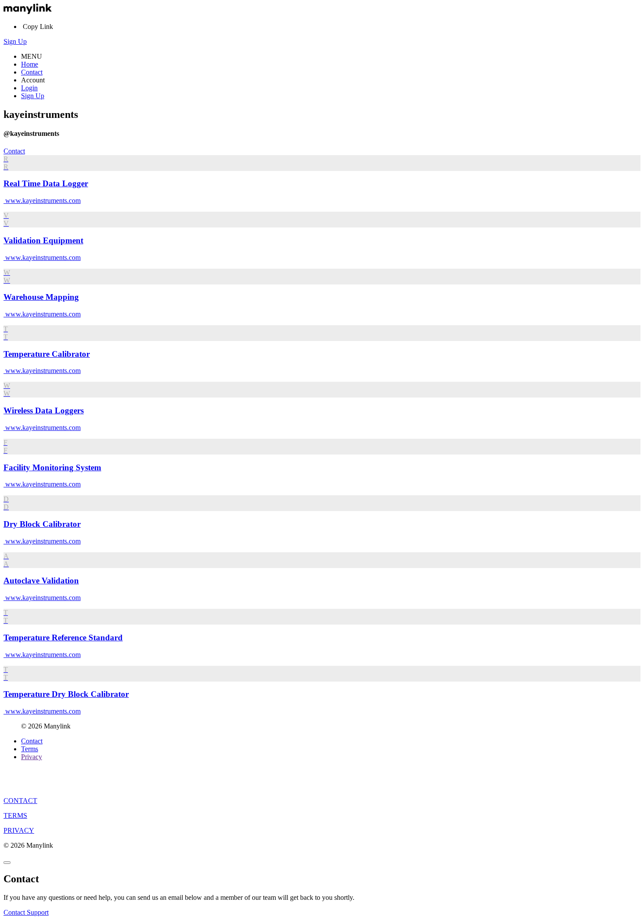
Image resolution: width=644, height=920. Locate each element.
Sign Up (15, 41)
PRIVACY (19, 830)
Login (29, 88)
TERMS (15, 815)
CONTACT (20, 800)
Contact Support (26, 912)
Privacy (31, 756)
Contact (31, 72)
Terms (29, 749)
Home (29, 64)
